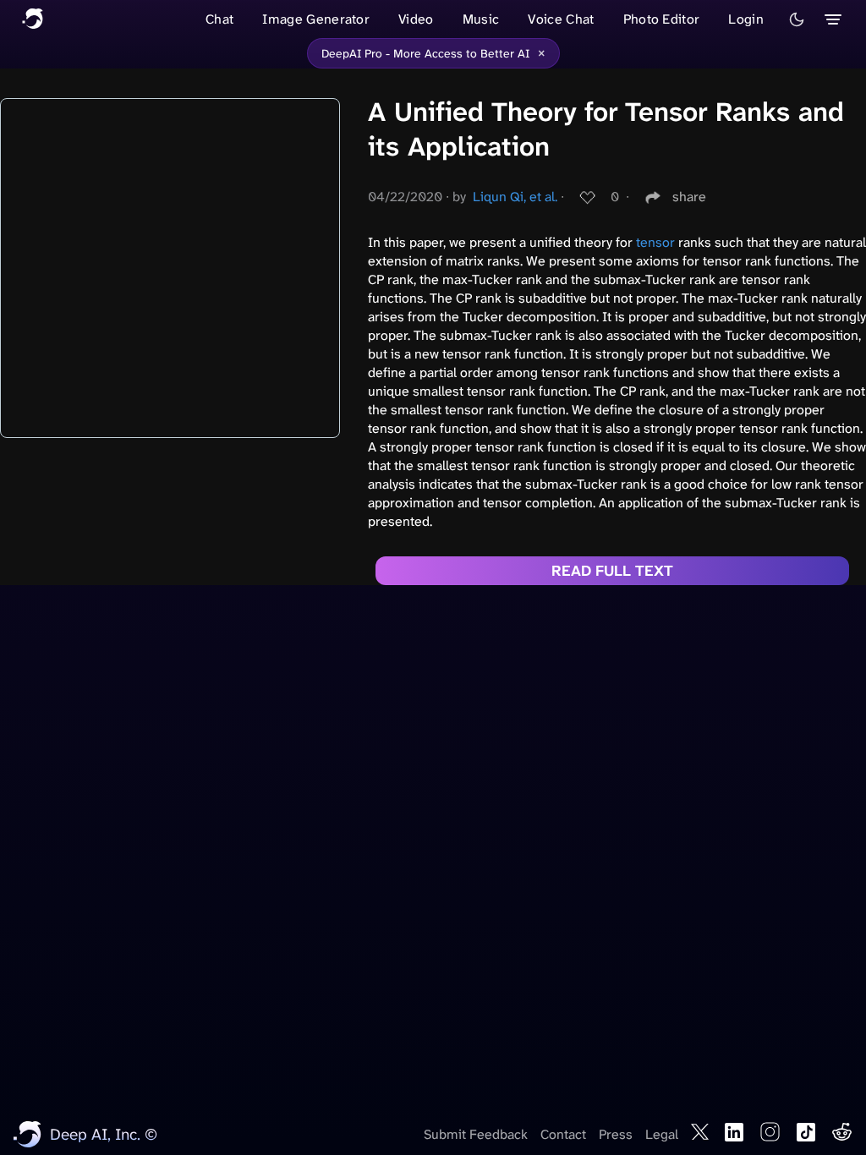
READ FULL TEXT (612, 571)
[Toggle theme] (796, 19)
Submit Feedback (476, 1134)
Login (746, 19)
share (689, 196)
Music (481, 19)
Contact (563, 1134)
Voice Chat (561, 19)
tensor (655, 242)
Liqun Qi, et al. (515, 196)
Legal (661, 1134)
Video (416, 19)
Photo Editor (661, 19)
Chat (219, 19)
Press (616, 1134)
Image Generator (316, 19)
